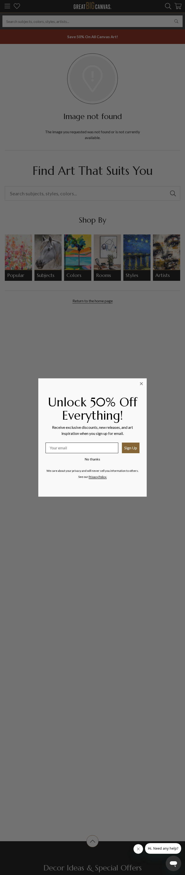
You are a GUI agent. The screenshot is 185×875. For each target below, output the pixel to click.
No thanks (92, 459)
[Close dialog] (141, 384)
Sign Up (130, 447)
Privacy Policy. (98, 477)
